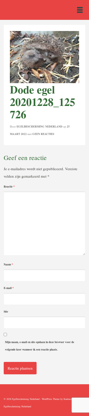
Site (6, 312)
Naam (8, 264)
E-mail (9, 288)
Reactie (9, 187)
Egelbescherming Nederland (39, 126)
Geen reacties (43, 134)
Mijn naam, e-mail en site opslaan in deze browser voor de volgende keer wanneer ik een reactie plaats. (39, 346)
